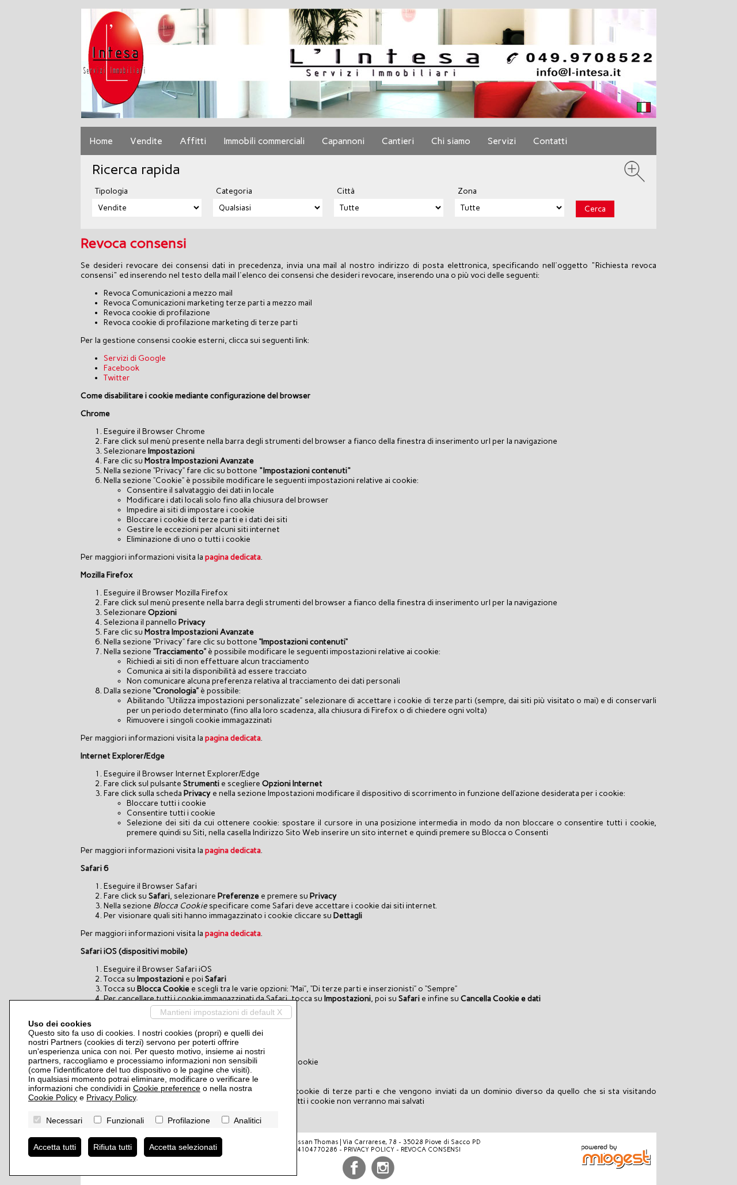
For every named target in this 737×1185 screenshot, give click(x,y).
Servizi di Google (135, 358)
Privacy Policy (369, 1149)
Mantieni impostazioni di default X (221, 1012)
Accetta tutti (54, 1147)
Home (101, 140)
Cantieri (398, 140)
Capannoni (343, 140)
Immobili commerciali (264, 140)
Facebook (121, 368)
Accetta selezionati (183, 1147)
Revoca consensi (431, 1149)
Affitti (193, 140)
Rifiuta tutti (112, 1147)
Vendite (146, 140)
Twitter (117, 378)
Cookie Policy (52, 1097)
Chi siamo (450, 140)
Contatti (550, 140)
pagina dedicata (233, 557)
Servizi (502, 140)
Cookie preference (166, 1088)
